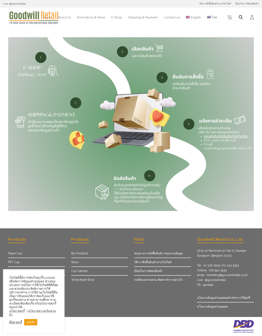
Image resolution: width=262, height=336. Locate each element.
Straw (74, 262)
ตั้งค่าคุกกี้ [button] (15, 322)
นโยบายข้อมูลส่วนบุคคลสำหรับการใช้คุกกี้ (223, 297)
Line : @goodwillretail (211, 280)
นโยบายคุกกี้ (17, 310)
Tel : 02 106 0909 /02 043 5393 (218, 265)
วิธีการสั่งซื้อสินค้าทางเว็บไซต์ (153, 262)
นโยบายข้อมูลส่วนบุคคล (212, 306)
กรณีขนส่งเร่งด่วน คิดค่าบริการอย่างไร (158, 279)
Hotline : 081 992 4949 (212, 270)
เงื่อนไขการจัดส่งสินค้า (148, 271)
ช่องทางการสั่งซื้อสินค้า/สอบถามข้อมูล (158, 253)
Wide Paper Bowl (82, 279)
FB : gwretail (205, 284)
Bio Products (79, 253)
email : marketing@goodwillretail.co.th (222, 275)
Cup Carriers (79, 271)
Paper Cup (15, 253)
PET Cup (14, 262)
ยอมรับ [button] (31, 322)
